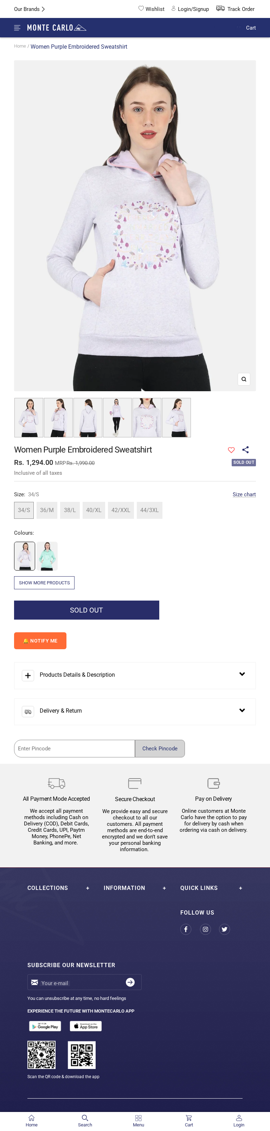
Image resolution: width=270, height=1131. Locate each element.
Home (20, 46)
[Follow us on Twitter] (228, 929)
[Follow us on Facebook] (190, 929)
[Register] (130, 982)
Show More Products (44, 582)
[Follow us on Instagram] (209, 929)
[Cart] (238, 27)
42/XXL (120, 510)
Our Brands (27, 9)
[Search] (222, 28)
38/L (70, 510)
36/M (47, 510)
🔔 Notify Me (40, 641)
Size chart (244, 494)
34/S (24, 510)
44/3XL (149, 510)
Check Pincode (160, 748)
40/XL (94, 510)
